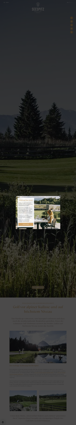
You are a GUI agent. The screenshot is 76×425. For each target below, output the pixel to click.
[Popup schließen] (60, 196)
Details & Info (26, 224)
